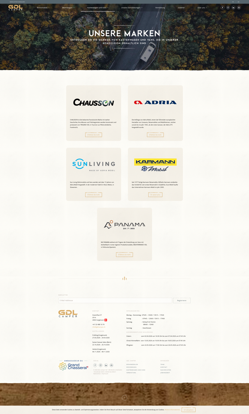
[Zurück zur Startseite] (15, 7)
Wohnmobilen (132, 364)
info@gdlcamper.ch (98, 327)
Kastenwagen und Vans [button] (96, 7)
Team (162, 364)
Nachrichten (165, 370)
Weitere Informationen (172, 410)
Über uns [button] (201, 7)
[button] (93, 113)
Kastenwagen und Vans (135, 370)
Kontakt (163, 367)
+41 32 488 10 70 (98, 324)
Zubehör (181, 7)
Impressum (105, 374)
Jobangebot (165, 373)
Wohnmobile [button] (42, 7)
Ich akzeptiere (188, 410)
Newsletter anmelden (17, 2)
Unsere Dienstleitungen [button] (130, 7)
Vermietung (160, 7)
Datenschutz (97, 374)
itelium (114, 372)
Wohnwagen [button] (67, 7)
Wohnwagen (131, 367)
